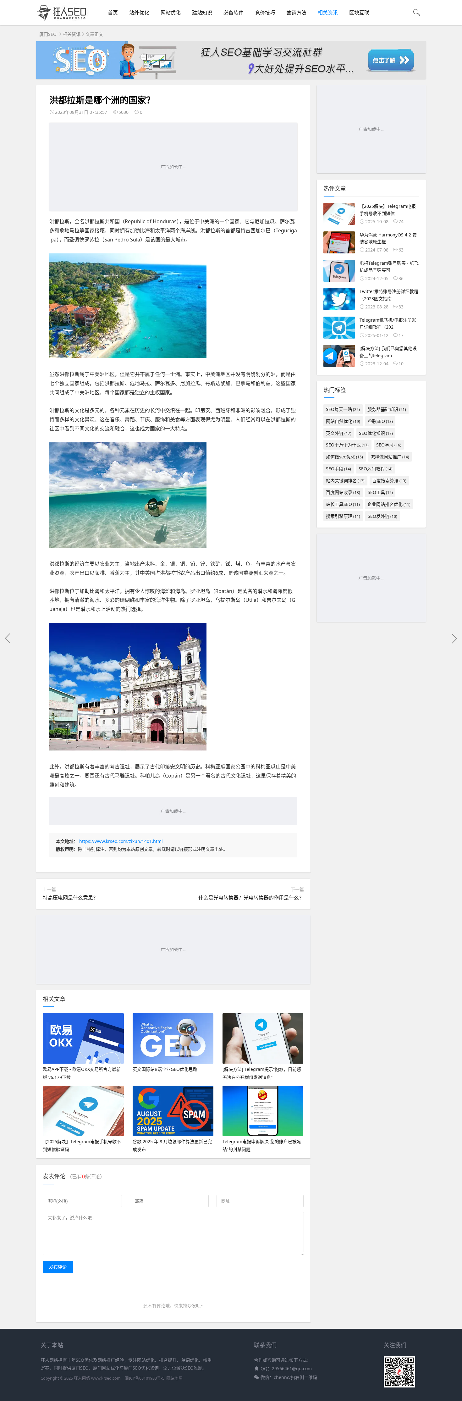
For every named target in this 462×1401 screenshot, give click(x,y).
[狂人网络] (63, 21)
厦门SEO (48, 34)
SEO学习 (388, 445)
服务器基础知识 (386, 409)
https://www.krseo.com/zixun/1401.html (121, 841)
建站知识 (202, 12)
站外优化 (139, 12)
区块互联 (359, 12)
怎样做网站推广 (390, 457)
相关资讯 (328, 12)
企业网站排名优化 (388, 504)
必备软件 (233, 12)
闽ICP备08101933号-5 (144, 1378)
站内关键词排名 (345, 481)
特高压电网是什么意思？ (70, 897)
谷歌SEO (380, 421)
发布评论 (58, 1267)
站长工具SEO (343, 504)
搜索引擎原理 (343, 516)
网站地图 (174, 1378)
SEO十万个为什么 (347, 445)
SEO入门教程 (376, 469)
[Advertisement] (173, 167)
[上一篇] (8, 638)
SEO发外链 (382, 516)
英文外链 (338, 433)
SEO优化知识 (376, 433)
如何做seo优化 (344, 457)
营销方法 (296, 12)
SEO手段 (338, 469)
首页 (113, 12)
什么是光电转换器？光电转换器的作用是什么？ (251, 897)
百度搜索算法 (389, 481)
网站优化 (171, 12)
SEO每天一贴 (343, 409)
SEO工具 (380, 492)
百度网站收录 (343, 492)
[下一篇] (454, 638)
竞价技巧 (265, 12)
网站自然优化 (343, 421)
